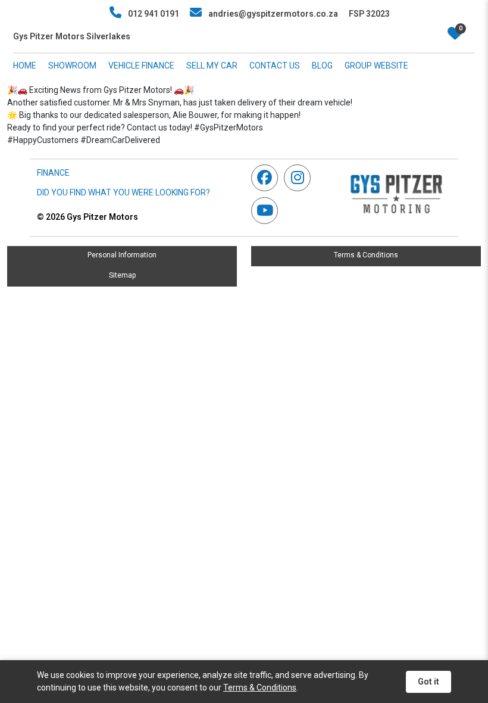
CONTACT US (274, 65)
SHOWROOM (72, 65)
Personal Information (122, 255)
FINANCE (53, 173)
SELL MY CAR (211, 65)
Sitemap (122, 275)
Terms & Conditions (366, 255)
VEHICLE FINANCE (141, 65)
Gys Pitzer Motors (87, 217)
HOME (24, 65)
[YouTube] (267, 210)
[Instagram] (300, 177)
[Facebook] (267, 177)
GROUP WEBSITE (376, 65)
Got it (428, 681)
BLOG (322, 65)
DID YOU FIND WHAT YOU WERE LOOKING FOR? (123, 192)
